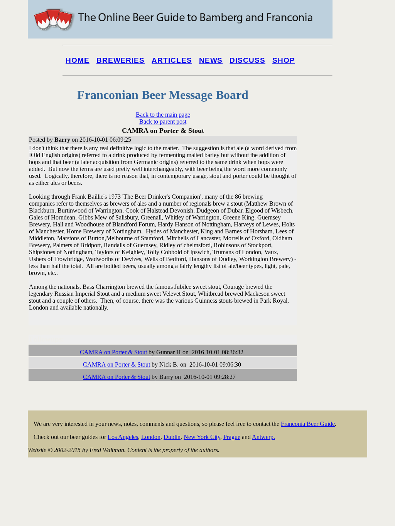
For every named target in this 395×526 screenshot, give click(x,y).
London (150, 437)
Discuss (247, 60)
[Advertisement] (336, 293)
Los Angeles (123, 437)
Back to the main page (163, 114)
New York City (202, 437)
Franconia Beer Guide (308, 423)
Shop (283, 60)
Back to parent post (162, 121)
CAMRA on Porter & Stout (113, 352)
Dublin (172, 437)
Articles (172, 60)
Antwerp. (263, 437)
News (211, 60)
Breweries (120, 60)
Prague (231, 437)
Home (77, 60)
